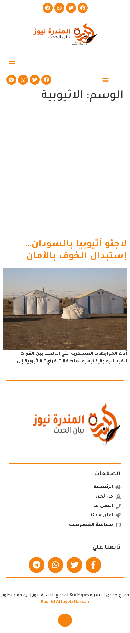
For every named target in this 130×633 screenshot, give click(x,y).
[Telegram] (48, 8)
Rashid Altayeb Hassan (65, 602)
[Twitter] (71, 8)
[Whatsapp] (59, 8)
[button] (11, 61)
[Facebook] (83, 8)
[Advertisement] (65, 172)
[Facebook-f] (93, 565)
